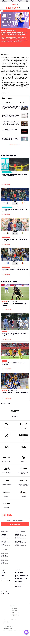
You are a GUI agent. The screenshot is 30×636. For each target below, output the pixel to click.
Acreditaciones (14, 610)
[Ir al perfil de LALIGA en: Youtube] (28, 600)
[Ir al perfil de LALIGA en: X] (10, 600)
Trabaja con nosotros (15, 612)
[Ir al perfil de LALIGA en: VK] (23, 600)
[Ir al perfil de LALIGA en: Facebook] (2, 600)
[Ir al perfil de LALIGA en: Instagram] (6, 600)
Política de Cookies (8, 628)
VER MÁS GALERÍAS (5, 403)
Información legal (7, 624)
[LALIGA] (11, 8)
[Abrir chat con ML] (26, 632)
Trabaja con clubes (15, 614)
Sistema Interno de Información (10, 619)
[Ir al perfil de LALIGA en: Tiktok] (19, 600)
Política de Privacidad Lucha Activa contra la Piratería (15, 630)
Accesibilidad (6, 621)
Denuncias (13, 606)
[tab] (8, 102)
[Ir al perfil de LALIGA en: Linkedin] (15, 600)
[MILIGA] (27, 8)
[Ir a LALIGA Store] (15, 4)
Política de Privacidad (8, 626)
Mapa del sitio (14, 608)
